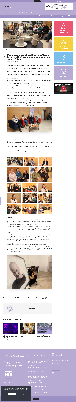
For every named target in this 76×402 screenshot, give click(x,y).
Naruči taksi (37, 1)
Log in (66, 1)
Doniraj (31, 1)
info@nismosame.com (39, 358)
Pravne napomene (10, 1)
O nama (4, 1)
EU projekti (36, 12)
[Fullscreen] (71, 92)
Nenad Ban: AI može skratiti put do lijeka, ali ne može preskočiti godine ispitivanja (14, 362)
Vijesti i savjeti (29, 12)
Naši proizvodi (21, 12)
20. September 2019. (45, 338)
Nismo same (9, 61)
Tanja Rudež (5, 339)
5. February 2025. (15, 61)
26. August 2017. (28, 338)
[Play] (55, 92)
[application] (63, 88)
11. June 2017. (10, 339)
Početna (40, 15)
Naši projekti (7, 12)
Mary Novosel (22, 338)
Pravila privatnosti (19, 1)
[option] (10, 332)
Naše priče (14, 12)
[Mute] (69, 92)
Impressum (26, 1)
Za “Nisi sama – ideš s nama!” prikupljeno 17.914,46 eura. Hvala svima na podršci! (14, 366)
